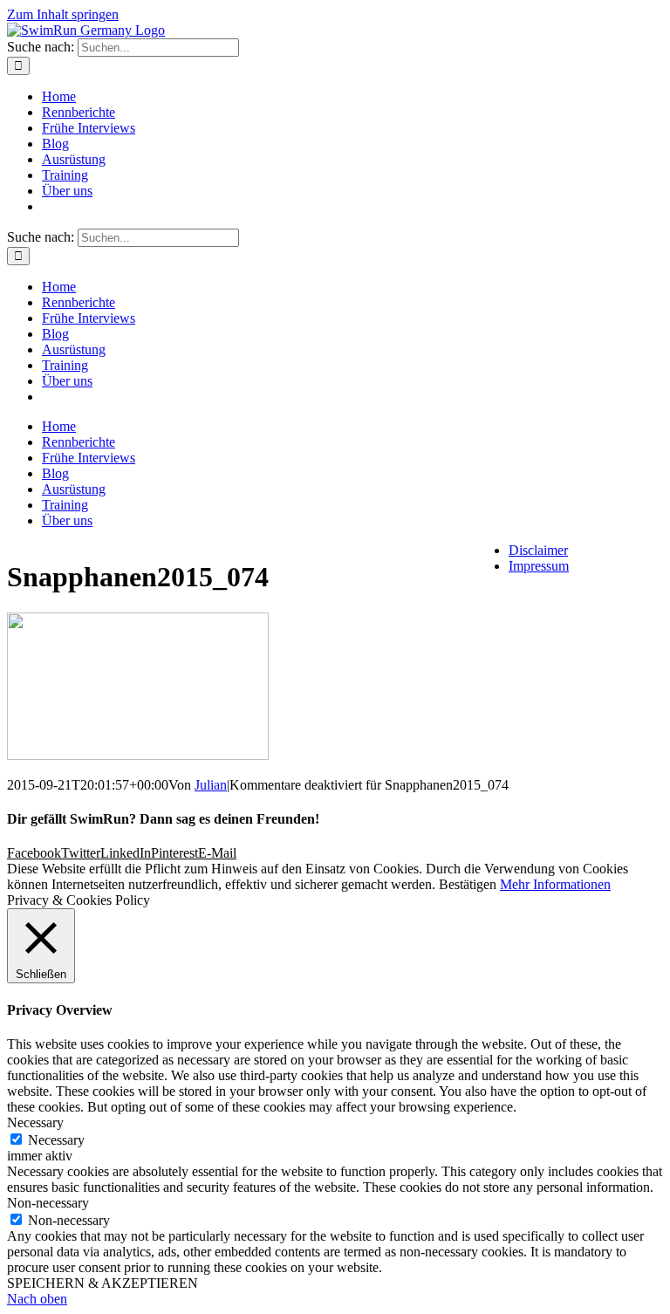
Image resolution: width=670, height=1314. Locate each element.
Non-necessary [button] (48, 1202)
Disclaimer (538, 550)
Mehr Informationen (555, 884)
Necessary (56, 1140)
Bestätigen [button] (467, 884)
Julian (211, 784)
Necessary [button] (35, 1122)
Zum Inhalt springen (63, 14)
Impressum (539, 565)
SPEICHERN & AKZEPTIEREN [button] (102, 1283)
